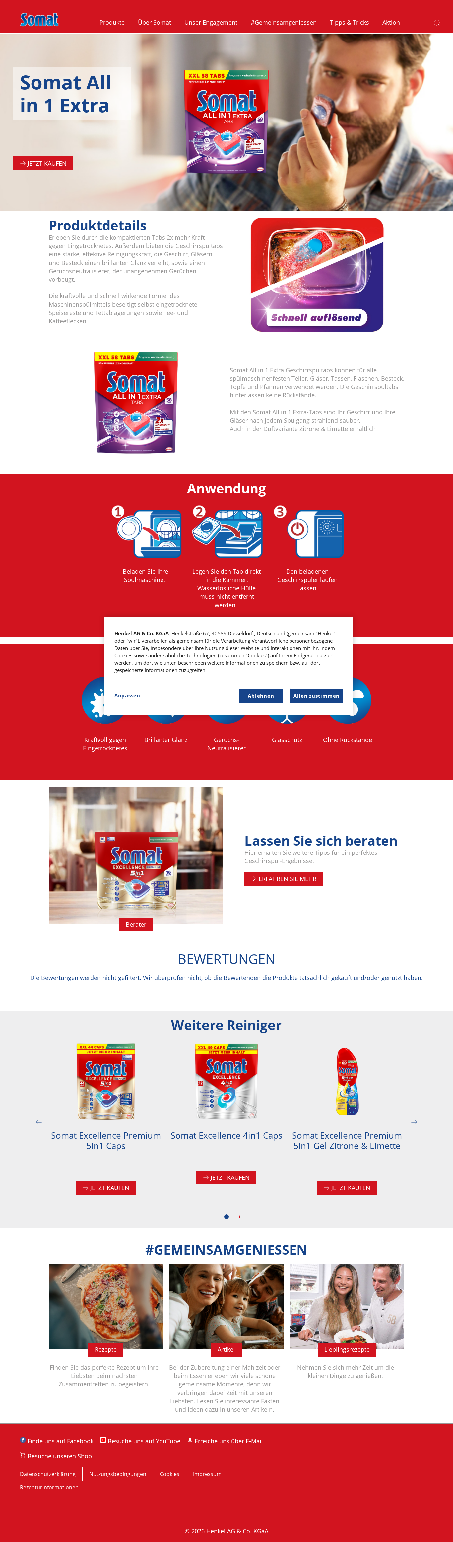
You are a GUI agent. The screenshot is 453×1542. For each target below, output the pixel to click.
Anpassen (127, 695)
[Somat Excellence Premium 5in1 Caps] (106, 1122)
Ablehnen (261, 695)
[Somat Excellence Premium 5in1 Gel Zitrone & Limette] (347, 1122)
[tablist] (226, 1216)
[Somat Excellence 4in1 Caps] (226, 1122)
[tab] (226, 1216)
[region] (228, 666)
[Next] (414, 1122)
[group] (226, 567)
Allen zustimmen (316, 695)
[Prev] (38, 1122)
